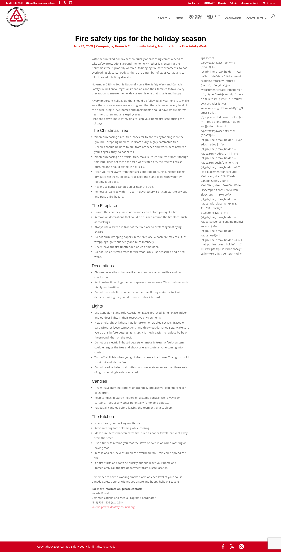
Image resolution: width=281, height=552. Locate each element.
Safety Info (211, 17)
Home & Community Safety (135, 46)
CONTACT (209, 3)
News (180, 18)
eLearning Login (250, 3)
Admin (233, 3)
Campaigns (233, 18)
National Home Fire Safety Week (182, 46)
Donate (222, 3)
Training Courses (195, 17)
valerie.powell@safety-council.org (113, 507)
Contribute (254, 18)
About (162, 18)
